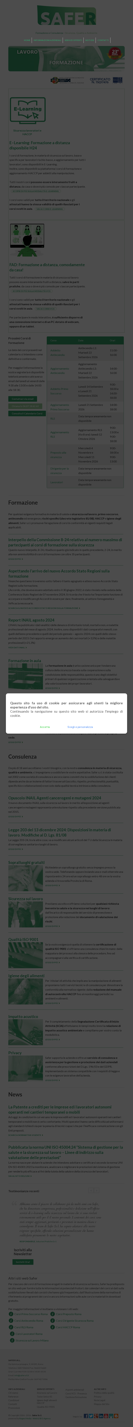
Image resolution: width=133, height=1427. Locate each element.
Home (27, 40)
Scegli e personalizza (80, 727)
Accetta (45, 727)
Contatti (103, 40)
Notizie (89, 40)
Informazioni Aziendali (47, 40)
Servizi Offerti (73, 40)
